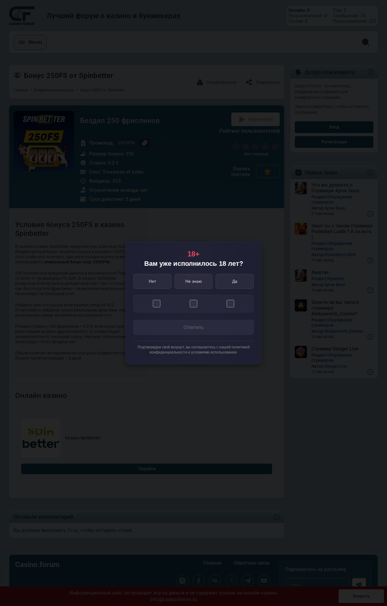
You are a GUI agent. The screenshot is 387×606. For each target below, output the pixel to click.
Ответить (194, 327)
